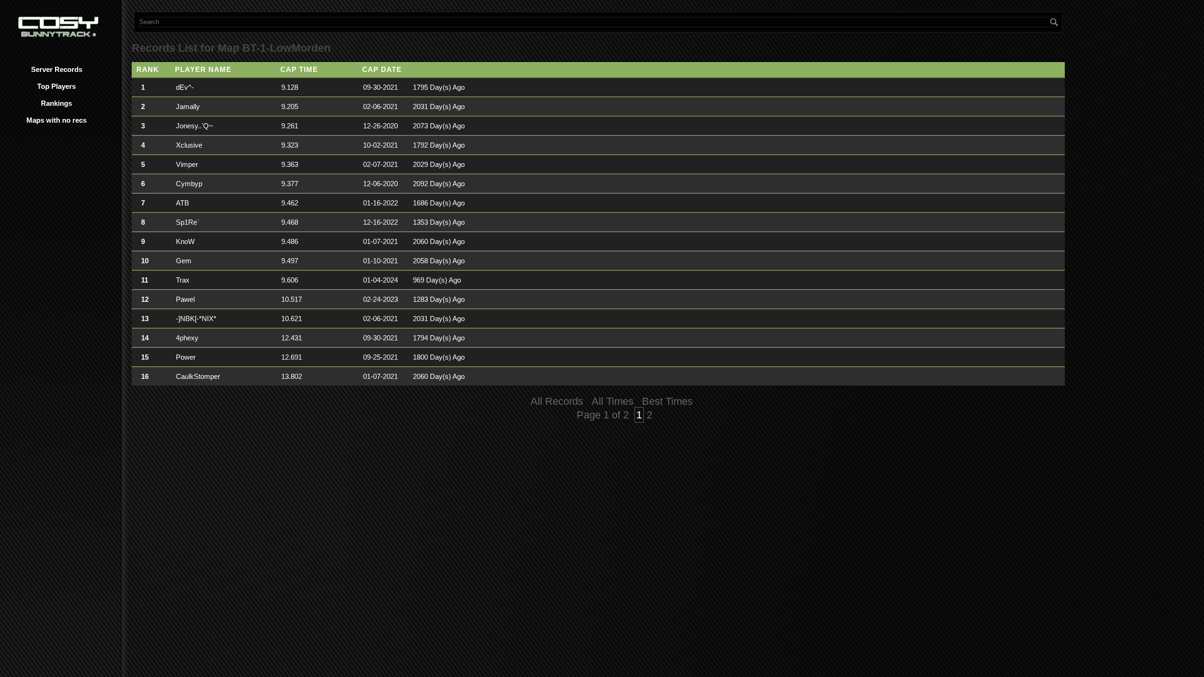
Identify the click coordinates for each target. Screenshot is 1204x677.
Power (186, 357)
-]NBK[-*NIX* (196, 319)
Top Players (56, 86)
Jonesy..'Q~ (194, 126)
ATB (182, 203)
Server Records (56, 69)
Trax (183, 280)
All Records (557, 401)
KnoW (185, 241)
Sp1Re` (187, 222)
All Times (613, 401)
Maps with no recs (56, 120)
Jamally (188, 106)
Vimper (187, 164)
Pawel (185, 299)
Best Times (667, 401)
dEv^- (185, 87)
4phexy (187, 338)
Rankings (56, 103)
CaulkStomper (198, 376)
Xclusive (189, 145)
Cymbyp (189, 184)
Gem (183, 261)
